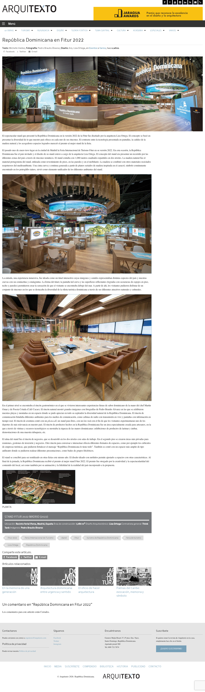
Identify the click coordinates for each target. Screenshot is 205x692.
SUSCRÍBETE (72, 666)
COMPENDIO (89, 666)
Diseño (60, 30)
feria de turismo (133, 538)
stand (64, 538)
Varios (172, 30)
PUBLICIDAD (138, 666)
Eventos (93, 48)
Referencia (43, 30)
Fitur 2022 (12, 538)
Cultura (121, 30)
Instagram (57, 644)
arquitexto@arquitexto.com (35, 637)
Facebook (57, 637)
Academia (138, 30)
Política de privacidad (27, 651)
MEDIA (58, 666)
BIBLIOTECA (106, 666)
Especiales (155, 30)
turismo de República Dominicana (102, 538)
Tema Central (102, 30)
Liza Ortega (13, 545)
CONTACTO (155, 666)
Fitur (77, 538)
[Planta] (38, 486)
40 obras (9, 30)
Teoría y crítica (79, 30)
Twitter (56, 641)
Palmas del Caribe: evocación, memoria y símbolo (130, 591)
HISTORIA (122, 666)
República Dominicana (36, 545)
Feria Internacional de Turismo (39, 538)
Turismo (25, 30)
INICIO (47, 666)
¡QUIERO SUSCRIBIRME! (171, 649)
